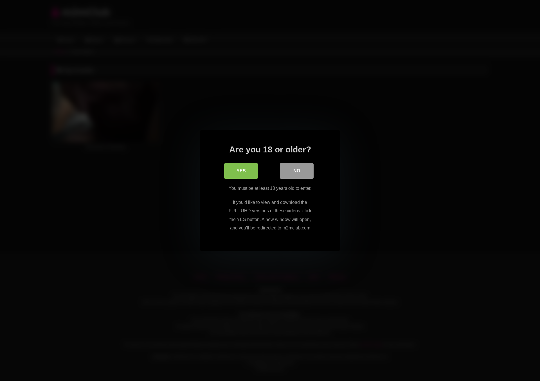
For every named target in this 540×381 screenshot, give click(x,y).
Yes (241, 170)
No (296, 170)
